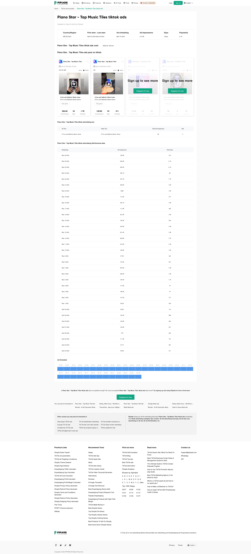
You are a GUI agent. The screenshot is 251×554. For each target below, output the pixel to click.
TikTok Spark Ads (94, 459)
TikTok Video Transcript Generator (100, 472)
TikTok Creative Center (96, 469)
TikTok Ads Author (128, 466)
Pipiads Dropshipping (95, 496)
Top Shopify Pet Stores (96, 511)
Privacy (172, 545)
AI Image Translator (95, 482)
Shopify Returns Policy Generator (66, 498)
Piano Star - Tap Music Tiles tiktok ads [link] (90, 8)
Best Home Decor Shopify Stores (99, 525)
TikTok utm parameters (62, 456)
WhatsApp (184, 456)
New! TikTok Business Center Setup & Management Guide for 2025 (160, 459)
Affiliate (57, 511)
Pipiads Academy (128, 469)
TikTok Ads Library (94, 466)
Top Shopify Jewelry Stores (97, 515)
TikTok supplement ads (108, 428)
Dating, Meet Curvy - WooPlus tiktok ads (111, 404)
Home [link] (56, 8)
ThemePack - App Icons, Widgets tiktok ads (111, 407)
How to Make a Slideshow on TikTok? (160, 486)
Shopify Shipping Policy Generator (66, 501)
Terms (180, 545)
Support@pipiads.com (189, 452)
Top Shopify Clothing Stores (98, 518)
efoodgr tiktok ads (153, 404)
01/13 (131, 493)
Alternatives (92, 476)
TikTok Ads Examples (129, 452)
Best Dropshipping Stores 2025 (99, 489)
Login (170, 3)
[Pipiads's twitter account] (60, 545)
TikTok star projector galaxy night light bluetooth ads (90, 428)
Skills (90, 462)
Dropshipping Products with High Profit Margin (101, 500)
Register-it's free (142, 91)
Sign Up (178, 3)
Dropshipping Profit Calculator (64, 479)
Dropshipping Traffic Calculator (65, 469)
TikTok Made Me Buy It (96, 505)
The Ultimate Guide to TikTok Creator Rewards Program (160, 465)
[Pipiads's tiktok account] (65, 545)
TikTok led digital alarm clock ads (67, 431)
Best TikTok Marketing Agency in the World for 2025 (160, 476)
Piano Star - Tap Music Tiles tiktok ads (87, 404)
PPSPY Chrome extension (63, 508)
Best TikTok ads (127, 462)
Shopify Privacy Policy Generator (65, 486)
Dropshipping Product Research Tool (101, 492)
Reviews (91, 479)
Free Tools (58, 505)
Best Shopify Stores (95, 508)
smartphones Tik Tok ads (65, 428)
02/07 (124, 489)
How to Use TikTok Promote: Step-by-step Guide (160, 470)
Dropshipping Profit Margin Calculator (67, 482)
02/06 (131, 489)
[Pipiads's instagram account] (70, 545)
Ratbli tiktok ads (129, 407)
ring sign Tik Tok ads (63, 425)
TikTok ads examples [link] (68, 8)
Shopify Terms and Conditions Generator (64, 493)
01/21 (124, 493)
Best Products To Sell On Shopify (99, 521)
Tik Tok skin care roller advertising (89, 425)
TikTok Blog (126, 456)
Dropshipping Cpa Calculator (64, 472)
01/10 (138, 493)
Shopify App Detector (61, 466)
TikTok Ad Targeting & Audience (65, 459)
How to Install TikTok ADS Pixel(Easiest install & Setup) (161, 491)
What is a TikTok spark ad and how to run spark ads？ (160, 482)
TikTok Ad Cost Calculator (63, 476)
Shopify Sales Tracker (62, 452)
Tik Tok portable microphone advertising (112, 422)
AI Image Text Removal (96, 486)
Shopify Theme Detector (62, 462)
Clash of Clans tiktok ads (180, 407)
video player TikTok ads (64, 422)
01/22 (138, 489)
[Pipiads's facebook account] (56, 545)
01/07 (138, 496)
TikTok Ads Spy (93, 456)
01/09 (124, 496)
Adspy (90, 452)
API (182, 459)
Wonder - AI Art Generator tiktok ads (86, 407)
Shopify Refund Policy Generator (65, 489)
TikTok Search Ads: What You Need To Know (160, 453)
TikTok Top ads (127, 459)
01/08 (131, 496)
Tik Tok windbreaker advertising (89, 422)
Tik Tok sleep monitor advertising (111, 425)
